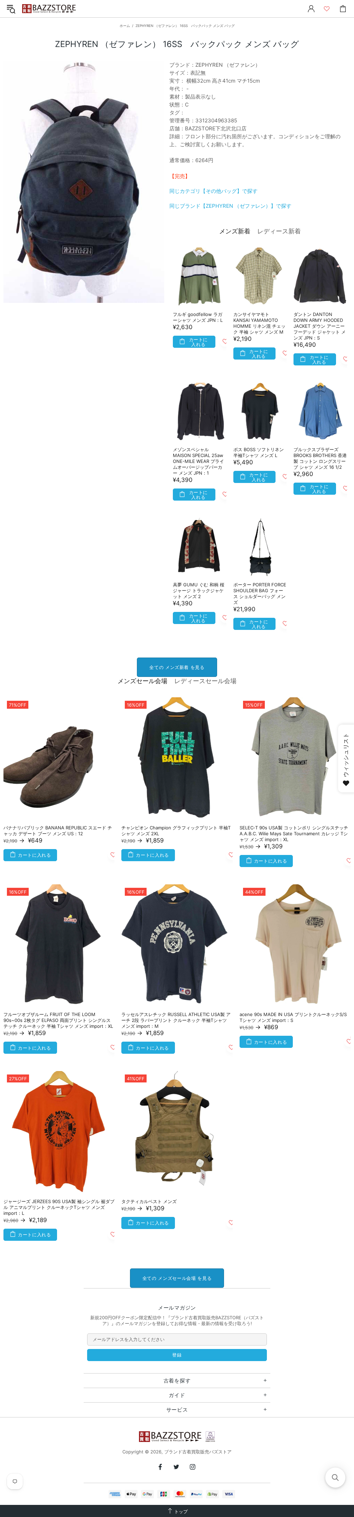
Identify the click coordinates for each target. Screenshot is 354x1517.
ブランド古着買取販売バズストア (49, 8)
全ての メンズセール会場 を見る (177, 1278)
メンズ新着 (234, 231)
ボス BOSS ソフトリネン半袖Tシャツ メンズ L (258, 452)
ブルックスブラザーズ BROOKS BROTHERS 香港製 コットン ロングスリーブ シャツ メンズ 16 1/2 (320, 458)
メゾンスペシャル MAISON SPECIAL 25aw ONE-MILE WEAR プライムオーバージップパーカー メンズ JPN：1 (198, 461)
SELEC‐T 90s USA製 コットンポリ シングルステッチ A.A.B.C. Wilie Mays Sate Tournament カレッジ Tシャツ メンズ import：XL (294, 833)
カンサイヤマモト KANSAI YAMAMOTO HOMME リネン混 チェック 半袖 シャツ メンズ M (259, 323)
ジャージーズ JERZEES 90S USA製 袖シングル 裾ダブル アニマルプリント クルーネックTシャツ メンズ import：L (58, 1207)
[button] (335, 1478)
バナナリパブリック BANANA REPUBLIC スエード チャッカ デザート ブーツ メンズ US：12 (57, 830)
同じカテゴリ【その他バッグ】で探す (213, 191)
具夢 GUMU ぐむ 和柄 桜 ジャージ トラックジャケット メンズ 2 (198, 590)
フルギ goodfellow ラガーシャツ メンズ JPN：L (198, 317)
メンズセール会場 (142, 681)
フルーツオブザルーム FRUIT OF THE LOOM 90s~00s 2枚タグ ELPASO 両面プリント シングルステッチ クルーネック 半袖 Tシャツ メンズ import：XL (58, 1020)
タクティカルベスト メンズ (149, 1201)
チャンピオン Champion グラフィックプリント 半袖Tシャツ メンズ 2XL (176, 830)
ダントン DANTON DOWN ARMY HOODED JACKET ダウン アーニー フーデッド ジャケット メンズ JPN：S (320, 326)
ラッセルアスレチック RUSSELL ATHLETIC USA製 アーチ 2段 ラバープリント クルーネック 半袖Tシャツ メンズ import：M (176, 1020)
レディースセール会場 (205, 681)
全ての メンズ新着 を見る (176, 667)
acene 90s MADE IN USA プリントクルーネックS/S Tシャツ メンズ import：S (293, 1017)
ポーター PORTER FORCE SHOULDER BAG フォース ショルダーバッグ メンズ (259, 593)
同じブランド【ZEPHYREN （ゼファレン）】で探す (230, 206)
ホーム (125, 26)
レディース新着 (279, 231)
